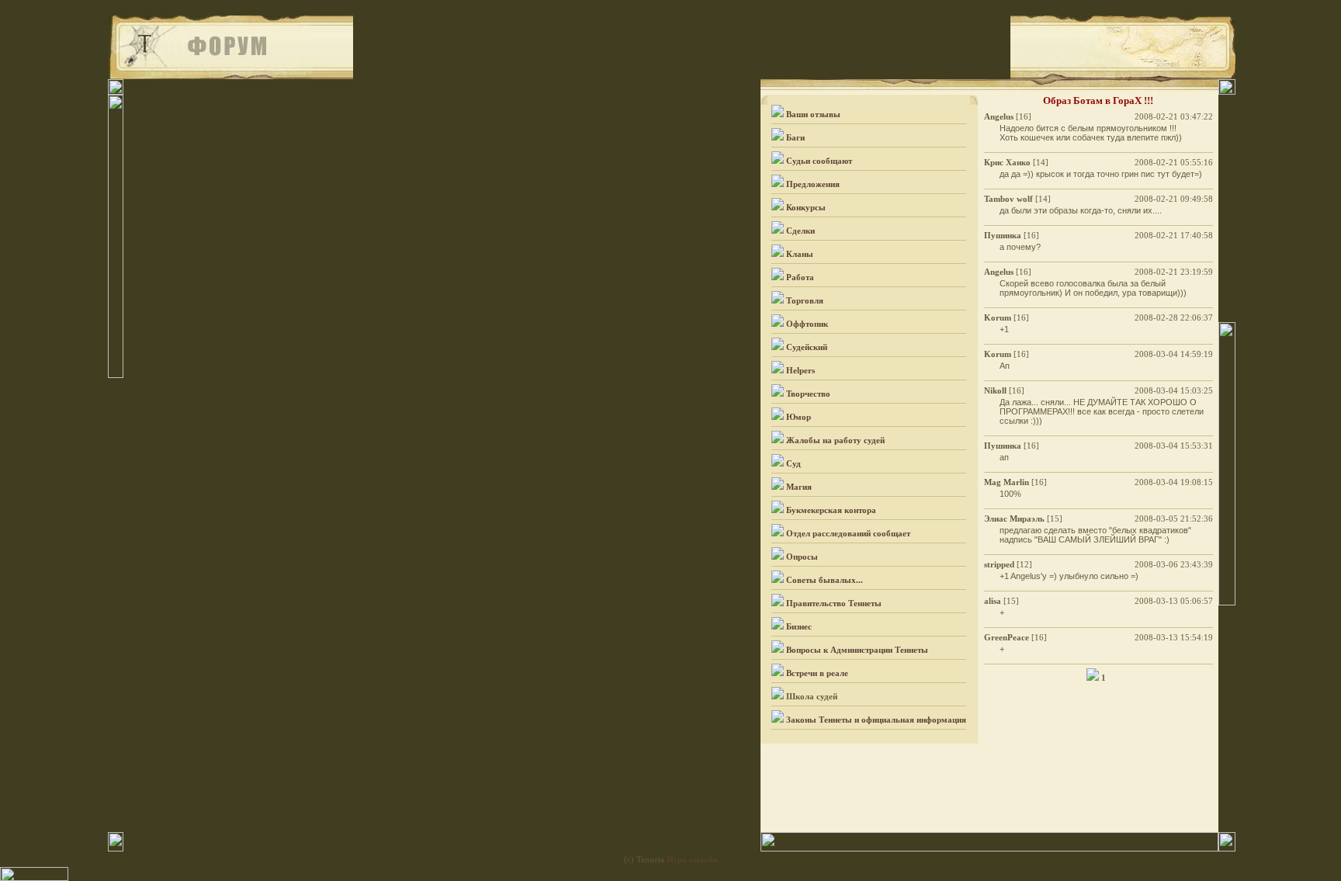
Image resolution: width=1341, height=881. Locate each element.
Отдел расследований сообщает (848, 533)
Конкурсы (806, 207)
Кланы (799, 253)
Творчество (808, 393)
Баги (795, 137)
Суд (793, 463)
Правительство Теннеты (834, 603)
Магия (799, 486)
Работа (800, 277)
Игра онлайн (692, 859)
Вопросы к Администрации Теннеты (857, 649)
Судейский (806, 347)
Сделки (800, 230)
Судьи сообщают (819, 160)
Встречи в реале (817, 673)
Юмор (798, 416)
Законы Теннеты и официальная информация (876, 719)
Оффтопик (807, 323)
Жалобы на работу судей (835, 440)
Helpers (800, 370)
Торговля (804, 300)
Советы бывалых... (824, 579)
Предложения (813, 184)
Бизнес (799, 626)
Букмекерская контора (831, 510)
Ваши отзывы (813, 114)
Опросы (802, 556)
